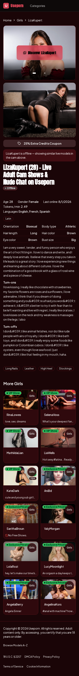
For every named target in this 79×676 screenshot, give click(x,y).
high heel (46, 368)
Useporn (14, 5)
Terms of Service (13, 666)
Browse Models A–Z (15, 645)
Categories (37, 6)
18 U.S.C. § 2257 (12, 656)
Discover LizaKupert (45, 54)
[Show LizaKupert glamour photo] (44, 73)
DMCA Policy (32, 656)
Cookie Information (38, 666)
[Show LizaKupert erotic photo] (34, 73)
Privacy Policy (51, 656)
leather (29, 368)
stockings (65, 368)
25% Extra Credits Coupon (44, 144)
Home (7, 20)
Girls (20, 20)
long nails (11, 368)
